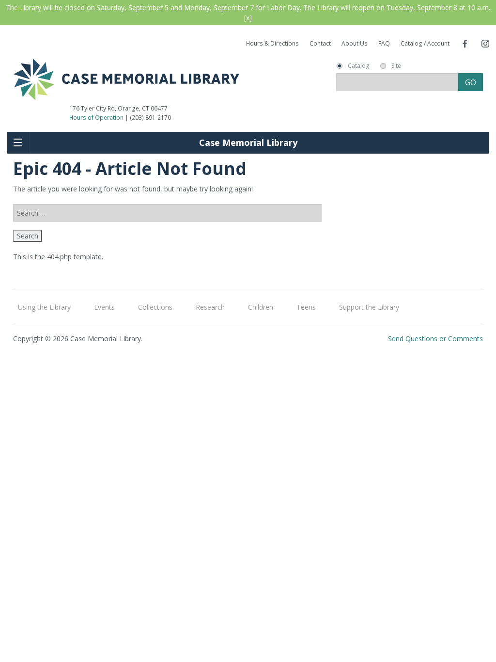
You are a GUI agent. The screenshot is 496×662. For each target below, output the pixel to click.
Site (396, 66)
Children (260, 307)
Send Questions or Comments (435, 338)
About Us (354, 43)
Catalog (358, 66)
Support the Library (369, 307)
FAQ (384, 43)
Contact (320, 43)
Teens (306, 307)
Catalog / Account (425, 43)
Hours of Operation (96, 117)
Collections (155, 307)
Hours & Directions (272, 43)
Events (104, 307)
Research (210, 307)
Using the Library (44, 307)
